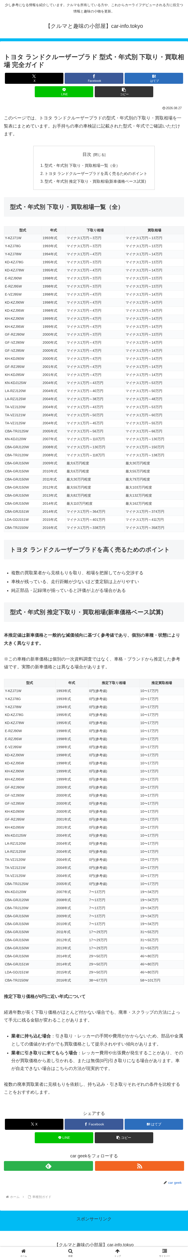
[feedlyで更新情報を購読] (48, 1166)
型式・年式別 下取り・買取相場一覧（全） (82, 165)
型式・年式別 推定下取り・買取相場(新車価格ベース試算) (95, 181)
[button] (124, 91)
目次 (86, 154)
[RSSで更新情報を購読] (139, 1166)
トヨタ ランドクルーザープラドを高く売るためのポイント (96, 173)
